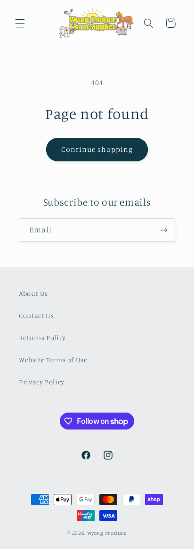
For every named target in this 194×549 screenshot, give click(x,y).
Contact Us (36, 315)
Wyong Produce (107, 533)
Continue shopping (97, 149)
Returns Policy (42, 338)
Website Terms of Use (53, 360)
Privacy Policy (42, 382)
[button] (20, 23)
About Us (33, 293)
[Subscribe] (164, 229)
